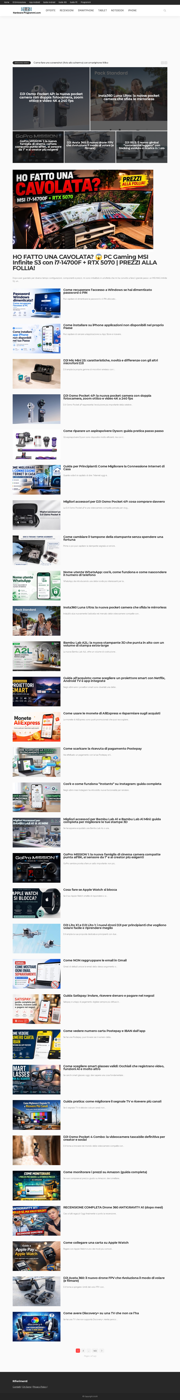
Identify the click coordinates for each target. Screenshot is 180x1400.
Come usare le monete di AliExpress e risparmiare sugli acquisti (111, 713)
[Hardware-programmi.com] (27, 10)
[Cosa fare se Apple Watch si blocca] (36, 903)
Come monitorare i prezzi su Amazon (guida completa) (105, 1172)
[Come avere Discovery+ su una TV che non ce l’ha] (36, 1326)
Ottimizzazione (19, 2)
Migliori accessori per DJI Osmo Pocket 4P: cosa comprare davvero (114, 501)
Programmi (86, 2)
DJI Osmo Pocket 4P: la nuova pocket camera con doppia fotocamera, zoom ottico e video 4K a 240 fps (51, 97)
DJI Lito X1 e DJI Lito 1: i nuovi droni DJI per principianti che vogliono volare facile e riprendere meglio (114, 926)
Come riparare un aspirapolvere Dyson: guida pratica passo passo (113, 431)
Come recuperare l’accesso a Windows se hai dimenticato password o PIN (107, 291)
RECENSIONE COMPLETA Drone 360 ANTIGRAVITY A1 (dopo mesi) (113, 1207)
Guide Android (49, 2)
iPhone (132, 10)
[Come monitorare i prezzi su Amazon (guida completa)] (36, 1185)
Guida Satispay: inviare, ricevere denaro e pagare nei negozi (108, 996)
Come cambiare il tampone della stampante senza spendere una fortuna (113, 538)
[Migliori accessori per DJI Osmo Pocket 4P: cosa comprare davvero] (36, 515)
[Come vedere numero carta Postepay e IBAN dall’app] (36, 1044)
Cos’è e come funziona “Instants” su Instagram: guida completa (112, 784)
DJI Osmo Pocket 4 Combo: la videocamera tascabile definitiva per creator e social (114, 1138)
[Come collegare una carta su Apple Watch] (36, 1256)
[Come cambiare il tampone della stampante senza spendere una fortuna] (36, 550)
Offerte (51, 10)
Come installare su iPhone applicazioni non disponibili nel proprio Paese (113, 326)
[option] (96, 62)
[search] (164, 10)
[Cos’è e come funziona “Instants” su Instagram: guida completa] (36, 797)
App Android (34, 2)
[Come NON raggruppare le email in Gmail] (36, 974)
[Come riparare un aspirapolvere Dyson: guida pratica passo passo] (36, 444)
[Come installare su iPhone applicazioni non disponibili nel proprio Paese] (36, 338)
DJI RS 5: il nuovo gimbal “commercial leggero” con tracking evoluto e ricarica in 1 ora (142, 145)
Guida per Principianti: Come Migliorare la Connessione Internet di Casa (114, 467)
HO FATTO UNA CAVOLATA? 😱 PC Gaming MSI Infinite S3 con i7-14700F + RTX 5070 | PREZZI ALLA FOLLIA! (85, 262)
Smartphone (86, 10)
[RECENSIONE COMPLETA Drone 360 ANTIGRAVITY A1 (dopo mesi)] (36, 1221)
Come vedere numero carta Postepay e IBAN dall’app (104, 1031)
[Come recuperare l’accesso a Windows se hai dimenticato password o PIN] (36, 303)
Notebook (117, 10)
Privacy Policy (40, 1387)
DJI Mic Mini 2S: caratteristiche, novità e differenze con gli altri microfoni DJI (110, 361)
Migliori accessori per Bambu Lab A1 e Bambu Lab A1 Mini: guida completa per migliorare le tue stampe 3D (112, 820)
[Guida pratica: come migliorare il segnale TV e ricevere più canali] (36, 1115)
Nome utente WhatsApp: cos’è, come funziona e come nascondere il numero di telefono (114, 573)
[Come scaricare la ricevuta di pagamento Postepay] (36, 762)
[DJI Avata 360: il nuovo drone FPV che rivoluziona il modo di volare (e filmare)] (36, 1291)
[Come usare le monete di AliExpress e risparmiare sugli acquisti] (36, 727)
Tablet (102, 10)
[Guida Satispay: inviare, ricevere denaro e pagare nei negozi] (36, 1009)
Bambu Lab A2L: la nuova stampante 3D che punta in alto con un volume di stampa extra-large (113, 644)
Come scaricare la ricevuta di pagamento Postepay (102, 749)
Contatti (17, 1387)
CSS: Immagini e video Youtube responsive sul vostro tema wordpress (71, 62)
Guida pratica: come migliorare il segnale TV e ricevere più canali (112, 1101)
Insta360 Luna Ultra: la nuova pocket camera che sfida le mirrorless (128, 97)
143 (95, 1350)
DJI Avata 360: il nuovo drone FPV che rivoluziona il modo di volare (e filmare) (90, 145)
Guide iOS (63, 2)
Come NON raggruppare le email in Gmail (95, 960)
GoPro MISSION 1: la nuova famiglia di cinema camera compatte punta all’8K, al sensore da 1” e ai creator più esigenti (38, 145)
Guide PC (73, 2)
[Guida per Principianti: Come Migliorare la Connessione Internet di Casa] (36, 480)
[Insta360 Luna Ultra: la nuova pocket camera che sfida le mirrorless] (36, 621)
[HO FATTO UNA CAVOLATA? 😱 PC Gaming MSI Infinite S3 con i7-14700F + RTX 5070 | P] (83, 211)
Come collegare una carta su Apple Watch (96, 1243)
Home (6, 2)
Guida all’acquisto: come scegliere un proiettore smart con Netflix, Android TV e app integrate (114, 679)
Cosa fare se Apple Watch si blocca (90, 890)
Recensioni (67, 10)
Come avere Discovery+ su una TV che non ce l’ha (101, 1313)
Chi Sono (26, 1387)
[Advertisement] (90, 37)
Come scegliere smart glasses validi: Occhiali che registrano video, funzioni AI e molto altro (113, 1067)
